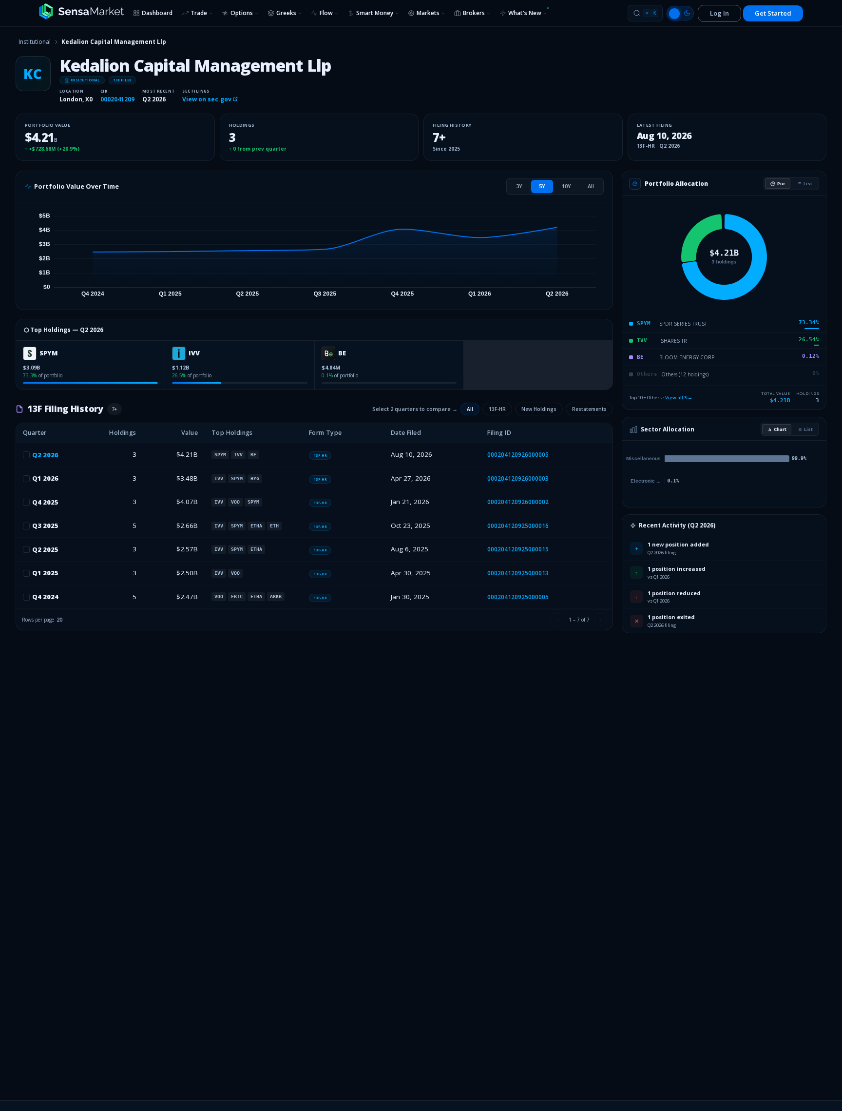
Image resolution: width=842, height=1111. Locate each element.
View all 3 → (678, 397)
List (808, 183)
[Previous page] (558, 619)
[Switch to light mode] (680, 13)
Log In (719, 13)
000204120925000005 (518, 597)
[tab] (519, 186)
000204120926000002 (518, 502)
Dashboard (157, 13)
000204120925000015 (518, 549)
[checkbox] (26, 454)
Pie (781, 183)
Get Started (773, 13)
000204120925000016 (518, 526)
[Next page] (600, 619)
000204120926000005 (518, 454)
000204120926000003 (518, 478)
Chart (780, 429)
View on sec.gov (207, 99)
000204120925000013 (518, 573)
